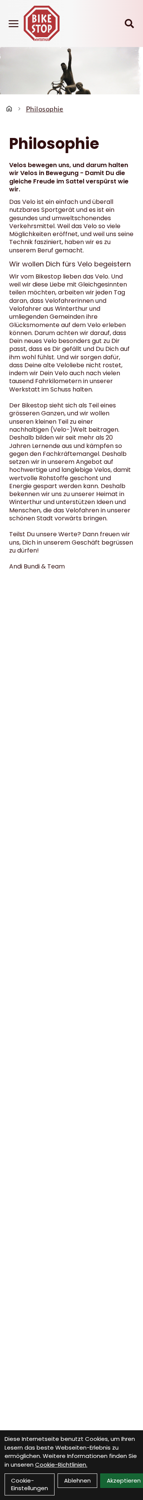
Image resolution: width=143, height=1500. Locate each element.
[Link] (13, 24)
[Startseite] (9, 109)
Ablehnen (77, 1480)
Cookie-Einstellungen (29, 1484)
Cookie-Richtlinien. (61, 1465)
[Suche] (129, 23)
